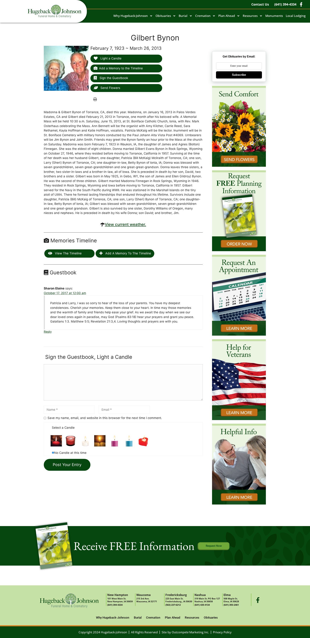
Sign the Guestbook (113, 78)
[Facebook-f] (258, 600)
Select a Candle (63, 427)
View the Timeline (68, 253)
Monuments (274, 16)
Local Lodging (296, 16)
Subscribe (239, 74)
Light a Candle (110, 58)
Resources (250, 16)
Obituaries (163, 16)
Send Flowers (110, 88)
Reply (48, 331)
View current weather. (125, 224)
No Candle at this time (70, 453)
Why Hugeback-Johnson (130, 16)
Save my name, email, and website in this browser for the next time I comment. (105, 418)
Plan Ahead (226, 16)
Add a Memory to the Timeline (121, 68)
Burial (183, 16)
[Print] (95, 99)
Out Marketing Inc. (190, 632)
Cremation (203, 16)
